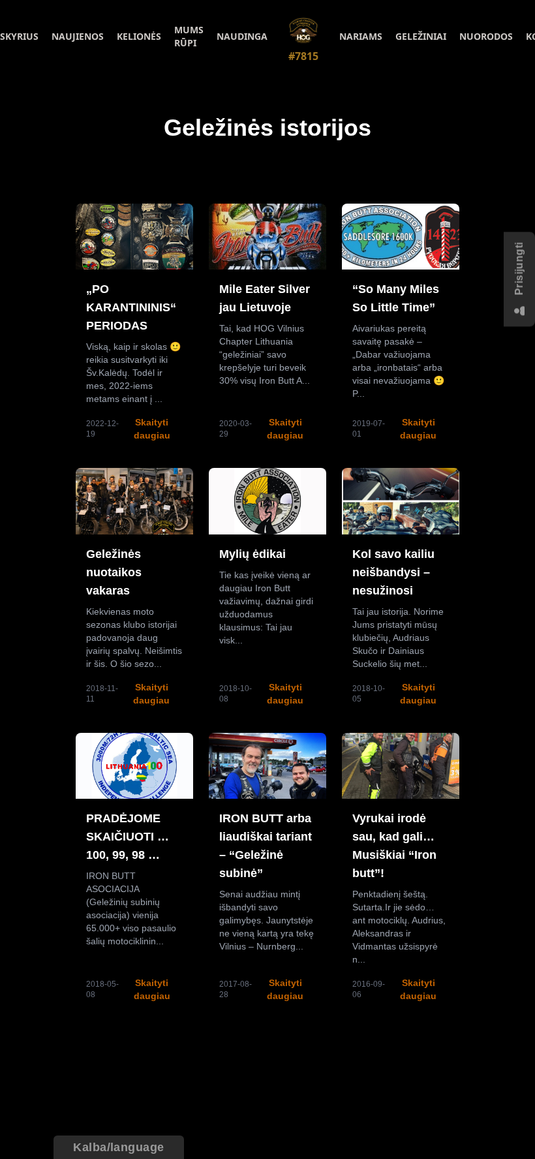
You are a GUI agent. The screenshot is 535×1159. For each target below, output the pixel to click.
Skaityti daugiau (152, 428)
